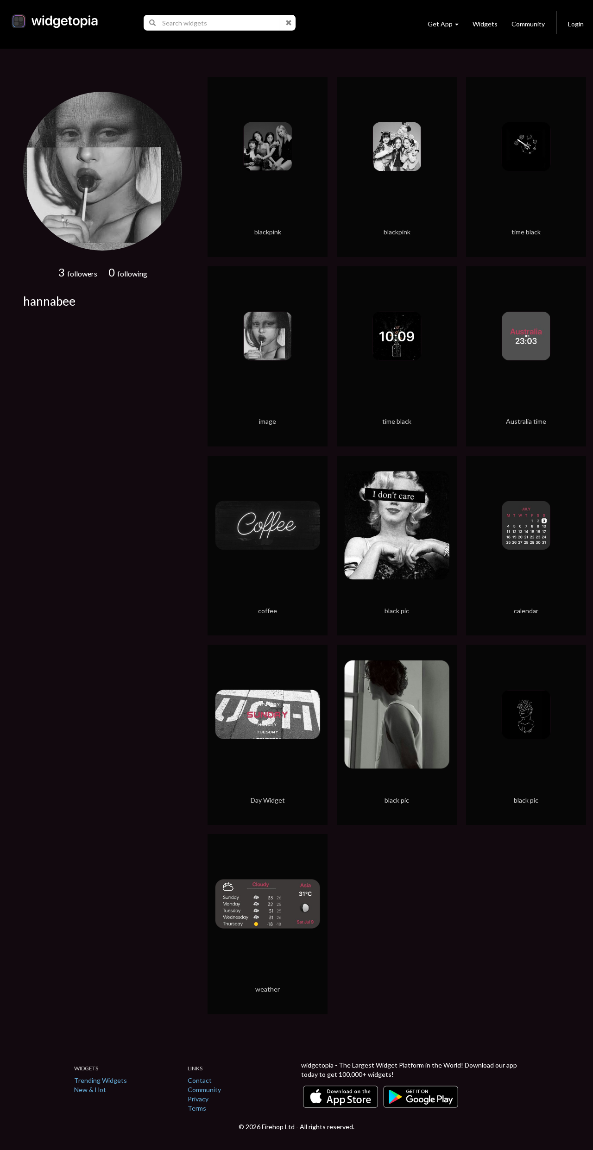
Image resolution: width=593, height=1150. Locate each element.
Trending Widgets (100, 1080)
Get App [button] (440, 24)
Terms (197, 1108)
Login (576, 24)
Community (528, 24)
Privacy (198, 1099)
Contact (200, 1080)
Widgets (485, 24)
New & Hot (90, 1089)
